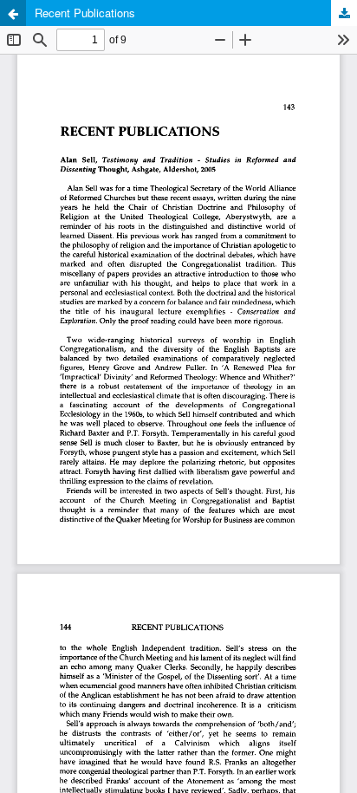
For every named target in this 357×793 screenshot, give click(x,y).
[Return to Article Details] (13, 13)
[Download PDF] (344, 13)
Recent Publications (85, 12)
